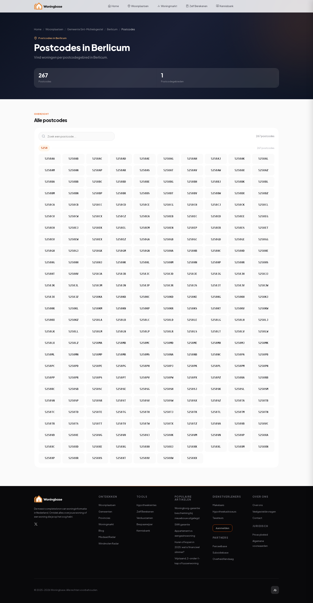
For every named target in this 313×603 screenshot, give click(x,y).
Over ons (258, 505)
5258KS (192, 308)
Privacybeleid (260, 534)
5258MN (73, 354)
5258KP (145, 308)
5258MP (97, 354)
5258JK (50, 285)
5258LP (145, 331)
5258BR (121, 193)
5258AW (216, 170)
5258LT (216, 331)
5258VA (216, 423)
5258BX (240, 193)
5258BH (192, 181)
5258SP (73, 400)
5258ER (216, 227)
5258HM (168, 262)
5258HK (121, 262)
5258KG (216, 297)
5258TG (121, 412)
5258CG (168, 204)
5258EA (145, 216)
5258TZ (192, 423)
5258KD (168, 297)
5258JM (97, 285)
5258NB (192, 354)
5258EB (168, 216)
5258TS (73, 423)
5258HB (192, 250)
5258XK (192, 446)
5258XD (73, 446)
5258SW (168, 400)
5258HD (240, 250)
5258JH (240, 273)
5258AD (121, 158)
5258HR (240, 262)
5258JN (121, 285)
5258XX (192, 458)
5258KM (97, 308)
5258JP (145, 285)
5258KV (240, 308)
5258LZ (73, 343)
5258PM (240, 366)
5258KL (73, 308)
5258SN (50, 400)
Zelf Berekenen (198, 6)
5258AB (73, 158)
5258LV (240, 331)
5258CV (50, 216)
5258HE (263, 250)
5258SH (168, 389)
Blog (101, 530)
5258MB (121, 343)
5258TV (121, 423)
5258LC (145, 320)
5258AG (168, 158)
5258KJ (263, 297)
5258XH (145, 446)
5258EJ (73, 227)
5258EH (50, 227)
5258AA (50, 158)
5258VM (192, 435)
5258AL (263, 158)
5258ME (192, 343)
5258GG (263, 239)
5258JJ (263, 273)
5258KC (145, 297)
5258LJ (263, 320)
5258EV (50, 239)
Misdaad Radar (107, 537)
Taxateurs (218, 517)
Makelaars (218, 505)
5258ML (50, 354)
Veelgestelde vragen (264, 511)
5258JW (263, 285)
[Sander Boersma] (275, 590)
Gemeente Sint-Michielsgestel (85, 29)
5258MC (145, 343)
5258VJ (145, 435)
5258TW (145, 423)
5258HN (192, 262)
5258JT (216, 285)
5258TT (97, 423)
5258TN (263, 412)
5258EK (97, 227)
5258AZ (263, 170)
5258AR (121, 170)
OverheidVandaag (223, 558)
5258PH (145, 366)
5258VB (240, 423)
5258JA (97, 273)
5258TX (168, 423)
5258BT (168, 193)
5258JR (168, 285)
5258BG (168, 181)
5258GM (121, 250)
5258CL (263, 204)
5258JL (73, 285)
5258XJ (168, 446)
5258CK (240, 204)
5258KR (168, 308)
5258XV (145, 458)
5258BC (97, 181)
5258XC (50, 446)
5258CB (73, 204)
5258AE (145, 158)
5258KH (240, 297)
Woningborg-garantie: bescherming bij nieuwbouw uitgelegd (187, 513)
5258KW (263, 308)
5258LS (192, 331)
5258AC (97, 158)
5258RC (50, 389)
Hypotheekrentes (146, 505)
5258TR (50, 423)
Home (115, 6)
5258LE (192, 320)
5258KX (50, 320)
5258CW (73, 216)
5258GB (168, 239)
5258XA (263, 435)
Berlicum (112, 29)
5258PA (240, 354)
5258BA (50, 181)
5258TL (216, 412)
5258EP (192, 227)
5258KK (50, 308)
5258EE (240, 216)
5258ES (240, 227)
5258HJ (97, 262)
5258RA (240, 377)
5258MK (263, 343)
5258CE (145, 204)
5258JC (145, 273)
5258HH (73, 262)
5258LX (50, 343)
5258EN (168, 227)
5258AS (145, 170)
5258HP (216, 262)
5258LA (97, 320)
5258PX (192, 377)
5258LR (168, 331)
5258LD (168, 320)
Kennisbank (226, 6)
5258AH (192, 158)
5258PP (50, 377)
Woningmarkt (169, 6)
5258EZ (121, 239)
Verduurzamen (145, 517)
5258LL (73, 331)
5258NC (216, 354)
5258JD (168, 273)
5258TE (97, 412)
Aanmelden (222, 528)
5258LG (216, 320)
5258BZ (263, 193)
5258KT (216, 308)
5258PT (121, 377)
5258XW (168, 458)
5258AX (240, 170)
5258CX (97, 216)
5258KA (97, 297)
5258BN (73, 193)
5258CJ (216, 204)
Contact (257, 517)
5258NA (168, 354)
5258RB (263, 377)
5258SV (145, 400)
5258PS (97, 377)
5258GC (192, 239)
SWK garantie (182, 524)
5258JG (216, 273)
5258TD (73, 412)
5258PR (73, 377)
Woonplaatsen (140, 6)
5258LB (121, 320)
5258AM (50, 170)
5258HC (216, 250)
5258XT (121, 458)
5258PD (73, 366)
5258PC (50, 366)
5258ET (263, 227)
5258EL (121, 227)
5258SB (73, 389)
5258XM (240, 446)
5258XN (263, 446)
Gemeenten (105, 511)
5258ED (216, 216)
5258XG (121, 446)
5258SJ (192, 389)
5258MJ (240, 343)
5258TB (263, 400)
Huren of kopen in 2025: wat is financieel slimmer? (187, 547)
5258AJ (216, 158)
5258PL (216, 366)
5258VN (216, 435)
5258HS (263, 262)
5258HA (168, 250)
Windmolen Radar (109, 543)
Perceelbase (220, 546)
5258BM (50, 193)
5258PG (121, 366)
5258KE (192, 297)
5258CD (121, 204)
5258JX (50, 297)
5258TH (145, 412)
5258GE (240, 239)
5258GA (145, 239)
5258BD (121, 181)
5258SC (97, 389)
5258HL (145, 262)
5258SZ (216, 400)
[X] (36, 524)
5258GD (216, 239)
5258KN (121, 308)
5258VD (50, 435)
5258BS (145, 193)
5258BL (263, 181)
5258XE (97, 446)
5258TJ (168, 412)
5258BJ (216, 181)
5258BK (240, 181)
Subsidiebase (220, 552)
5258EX (97, 239)
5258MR (121, 354)
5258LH (240, 320)
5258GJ (73, 250)
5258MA (97, 343)
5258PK (192, 366)
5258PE (97, 366)
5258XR (73, 458)
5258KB (121, 297)
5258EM (145, 227)
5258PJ (168, 366)
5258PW (168, 377)
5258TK (192, 412)
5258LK (50, 331)
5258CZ (121, 216)
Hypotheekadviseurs (224, 511)
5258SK (216, 389)
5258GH (50, 250)
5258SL (240, 389)
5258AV (192, 170)
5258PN (263, 366)
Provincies (104, 517)
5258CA (50, 204)
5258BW (216, 193)
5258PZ (216, 377)
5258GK (97, 250)
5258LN (121, 331)
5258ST (121, 400)
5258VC (263, 423)
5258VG (97, 435)
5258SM (263, 389)
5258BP (97, 193)
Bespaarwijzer (145, 524)
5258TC (50, 412)
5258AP (97, 170)
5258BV (192, 193)
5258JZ (73, 297)
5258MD (168, 343)
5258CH (192, 204)
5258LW (263, 331)
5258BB (73, 181)
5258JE (192, 273)
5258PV (145, 377)
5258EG (263, 216)
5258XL (216, 446)
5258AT (168, 170)
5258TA (240, 400)
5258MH (216, 343)
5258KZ (73, 320)
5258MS (145, 354)
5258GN (145, 250)
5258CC (97, 204)
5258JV (240, 285)
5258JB (121, 273)
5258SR (97, 400)
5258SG (145, 389)
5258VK (168, 435)
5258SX (192, 400)
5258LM (97, 331)
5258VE (73, 435)
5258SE (121, 389)
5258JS (192, 285)
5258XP (50, 458)
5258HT (50, 273)
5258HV (73, 273)
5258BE (145, 181)
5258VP (240, 435)
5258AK (240, 158)
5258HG (50, 262)
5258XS (97, 458)
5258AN (73, 170)
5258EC (192, 216)
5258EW (73, 239)
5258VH (121, 435)
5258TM (240, 412)
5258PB (263, 354)
